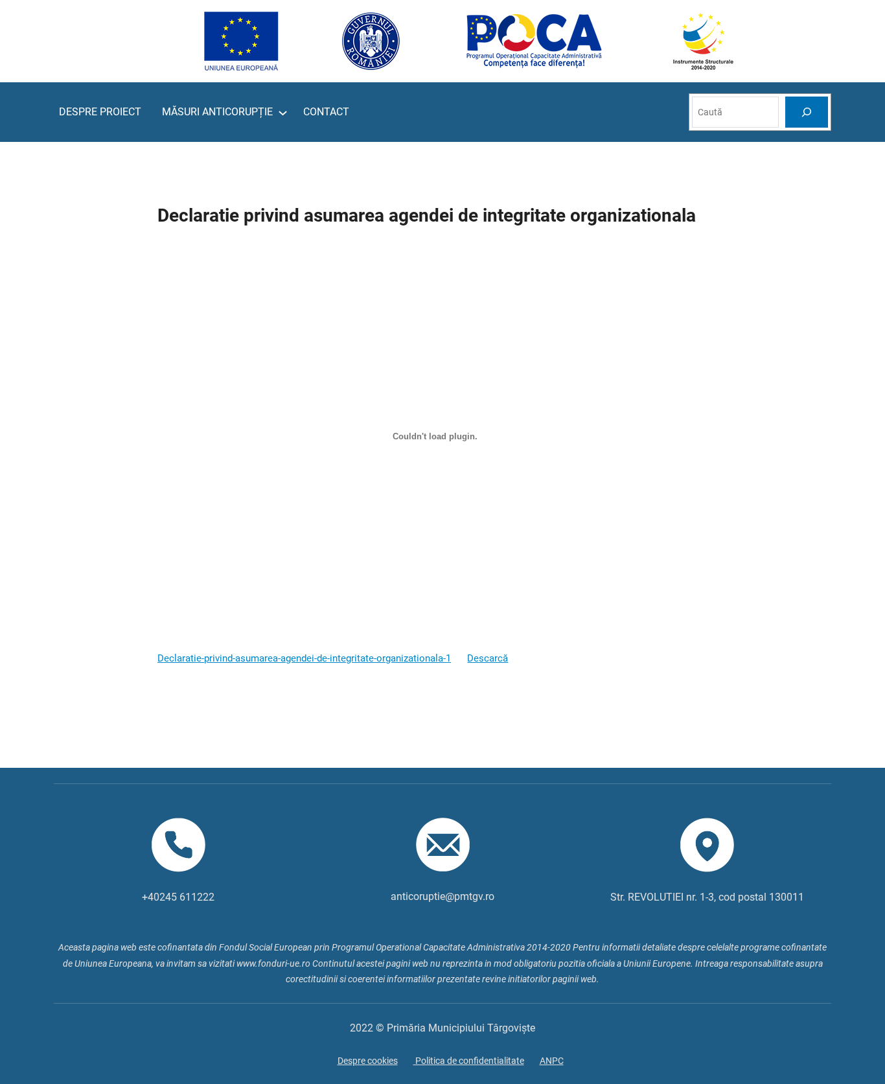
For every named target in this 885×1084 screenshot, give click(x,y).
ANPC (552, 1060)
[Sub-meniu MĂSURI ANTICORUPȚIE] (283, 112)
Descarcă (487, 658)
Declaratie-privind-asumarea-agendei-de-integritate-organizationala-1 (304, 658)
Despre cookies (368, 1060)
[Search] (806, 112)
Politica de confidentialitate (468, 1060)
